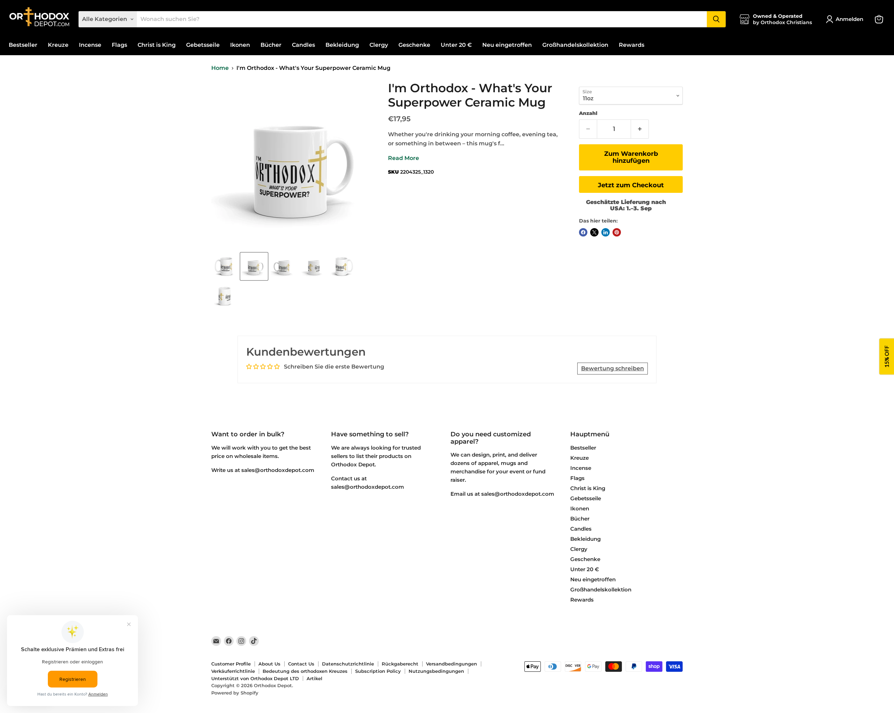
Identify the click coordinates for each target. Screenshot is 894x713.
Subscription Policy (378, 671)
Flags (119, 45)
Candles (303, 45)
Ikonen (240, 45)
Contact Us (301, 664)
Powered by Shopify (234, 693)
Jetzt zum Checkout (631, 185)
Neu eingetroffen (507, 45)
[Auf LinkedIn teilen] (605, 232)
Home (220, 68)
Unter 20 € (456, 45)
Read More (403, 158)
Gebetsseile (203, 45)
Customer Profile (231, 664)
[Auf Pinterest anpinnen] (617, 232)
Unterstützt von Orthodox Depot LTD (255, 678)
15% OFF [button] (887, 356)
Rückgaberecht (400, 664)
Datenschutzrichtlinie (348, 664)
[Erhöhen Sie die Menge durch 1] (640, 129)
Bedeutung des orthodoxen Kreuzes (305, 671)
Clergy (378, 45)
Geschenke (414, 45)
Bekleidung (342, 45)
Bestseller (23, 45)
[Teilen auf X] (594, 232)
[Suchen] (716, 19)
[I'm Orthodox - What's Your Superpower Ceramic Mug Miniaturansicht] (224, 266)
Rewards (631, 45)
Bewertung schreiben (612, 368)
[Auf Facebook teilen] (583, 232)
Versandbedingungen (451, 664)
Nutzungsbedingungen (436, 671)
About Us (269, 664)
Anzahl (588, 113)
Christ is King (157, 45)
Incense (90, 45)
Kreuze (58, 45)
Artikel (314, 678)
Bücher (271, 45)
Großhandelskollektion (575, 45)
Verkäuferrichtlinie (233, 671)
